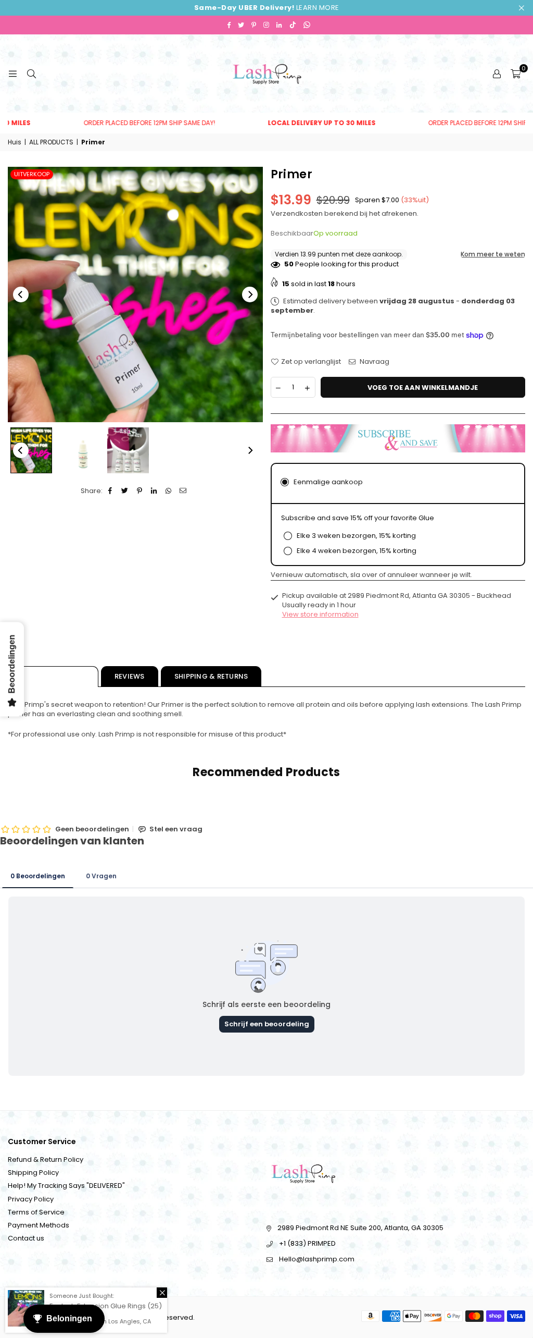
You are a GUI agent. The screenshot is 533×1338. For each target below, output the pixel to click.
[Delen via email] (183, 491)
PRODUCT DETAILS (53, 676)
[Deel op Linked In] (154, 491)
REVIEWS (130, 676)
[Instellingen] (496, 73)
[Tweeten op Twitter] (125, 491)
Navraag (373, 361)
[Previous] (21, 294)
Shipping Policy (33, 1172)
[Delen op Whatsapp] (169, 491)
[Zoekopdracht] (31, 73)
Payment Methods (38, 1225)
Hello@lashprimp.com (316, 1259)
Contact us (26, 1238)
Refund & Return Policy (45, 1159)
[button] (515, 73)
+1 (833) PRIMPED (307, 1243)
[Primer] (31, 450)
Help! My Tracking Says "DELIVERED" (66, 1185)
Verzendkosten (297, 213)
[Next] (250, 294)
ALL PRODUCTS (51, 142)
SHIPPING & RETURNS (211, 676)
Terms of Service (36, 1212)
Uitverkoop (31, 174)
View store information (320, 614)
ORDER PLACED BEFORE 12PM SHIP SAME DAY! (119, 123)
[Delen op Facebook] (111, 491)
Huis (14, 142)
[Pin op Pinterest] (140, 491)
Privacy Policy (31, 1199)
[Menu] (12, 73)
